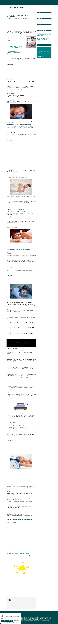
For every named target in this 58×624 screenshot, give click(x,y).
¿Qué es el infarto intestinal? (44, 36)
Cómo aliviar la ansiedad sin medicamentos (45, 32)
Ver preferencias (17, 620)
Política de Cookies (7, 622)
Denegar (10, 620)
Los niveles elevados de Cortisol (13, 47)
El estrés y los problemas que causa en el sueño (16, 56)
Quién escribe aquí (40, 56)
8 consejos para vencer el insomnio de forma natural (19, 264)
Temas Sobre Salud (15, 8)
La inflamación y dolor (11, 50)
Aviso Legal (15, 622)
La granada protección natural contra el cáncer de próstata (21, 89)
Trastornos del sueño (12, 593)
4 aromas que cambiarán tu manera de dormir (18, 372)
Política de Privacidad (11, 622)
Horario (8, 40)
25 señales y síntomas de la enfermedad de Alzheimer (20, 553)
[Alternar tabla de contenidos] (12, 79)
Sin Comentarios (30, 18)
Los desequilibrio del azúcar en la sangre (15, 46)
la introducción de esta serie (18, 35)
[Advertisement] (21, 24)
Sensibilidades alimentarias (12, 51)
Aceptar (4, 620)
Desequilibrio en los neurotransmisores (14, 52)
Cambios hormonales (11, 53)
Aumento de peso (11, 48)
